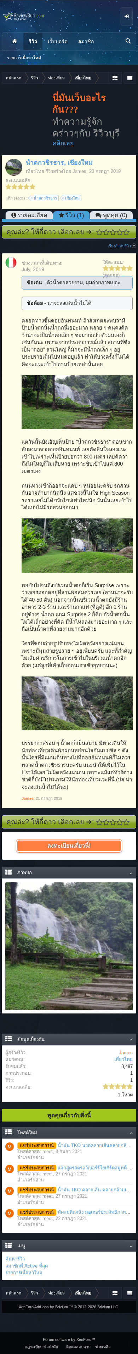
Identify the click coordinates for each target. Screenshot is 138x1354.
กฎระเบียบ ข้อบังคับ (41, 1347)
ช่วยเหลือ (103, 1347)
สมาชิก (86, 41)
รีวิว (33, 41)
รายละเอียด (32, 215)
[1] (99, 232)
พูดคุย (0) (115, 215)
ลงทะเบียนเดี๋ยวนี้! (69, 846)
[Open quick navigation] (114, 78)
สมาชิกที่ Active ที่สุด (26, 1266)
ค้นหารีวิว (15, 1259)
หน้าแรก (14, 41)
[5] (126, 232)
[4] (119, 232)
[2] (106, 232)
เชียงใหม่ (72, 198)
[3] (113, 232)
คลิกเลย (63, 143)
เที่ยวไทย (35, 171)
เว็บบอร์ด (58, 41)
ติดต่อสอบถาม (78, 1347)
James (79, 171)
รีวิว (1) (74, 215)
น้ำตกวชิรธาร (45, 198)
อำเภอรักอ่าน (30, 1157)
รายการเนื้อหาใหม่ (23, 1272)
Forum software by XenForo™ (69, 1339)
